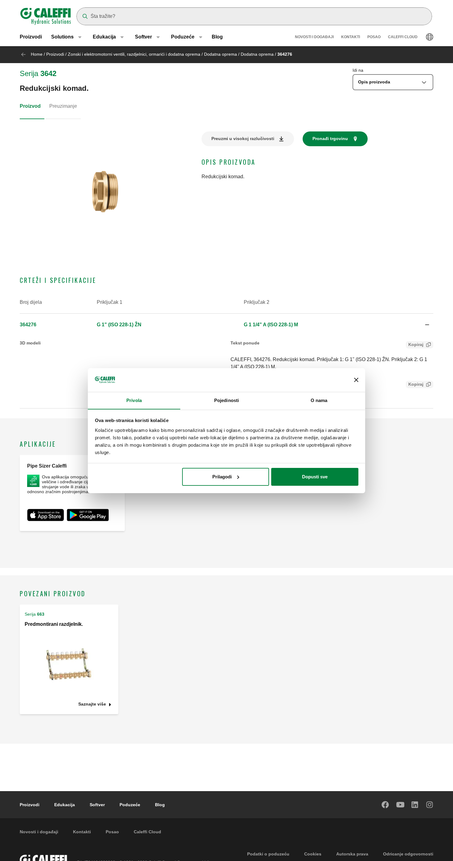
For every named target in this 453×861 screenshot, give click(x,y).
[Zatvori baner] (356, 380)
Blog (217, 36)
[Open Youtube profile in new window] (400, 804)
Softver (97, 804)
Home (37, 54)
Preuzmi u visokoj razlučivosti (242, 138)
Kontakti (350, 37)
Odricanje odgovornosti (408, 853)
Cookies (312, 853)
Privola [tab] (134, 400)
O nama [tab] (319, 400)
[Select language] (429, 37)
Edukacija (64, 804)
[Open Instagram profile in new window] (430, 804)
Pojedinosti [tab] (226, 400)
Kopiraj (415, 344)
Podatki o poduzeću (268, 853)
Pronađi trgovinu (330, 138)
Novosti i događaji (314, 37)
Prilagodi (222, 476)
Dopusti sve (315, 476)
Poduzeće (130, 804)
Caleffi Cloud (403, 37)
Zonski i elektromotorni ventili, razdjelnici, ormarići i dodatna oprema (134, 54)
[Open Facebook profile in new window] (386, 804)
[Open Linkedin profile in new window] (415, 804)
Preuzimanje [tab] (63, 106)
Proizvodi (31, 36)
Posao (374, 37)
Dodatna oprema (220, 54)
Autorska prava (352, 853)
